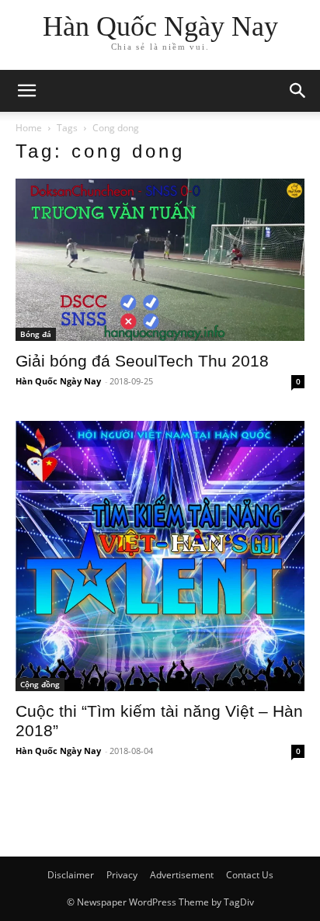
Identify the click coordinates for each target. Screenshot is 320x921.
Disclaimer (70, 874)
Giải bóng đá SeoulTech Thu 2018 (142, 361)
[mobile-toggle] (26, 91)
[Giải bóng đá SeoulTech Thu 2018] (160, 260)
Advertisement (182, 874)
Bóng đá (35, 333)
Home (29, 127)
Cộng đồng (40, 684)
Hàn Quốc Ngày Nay (58, 381)
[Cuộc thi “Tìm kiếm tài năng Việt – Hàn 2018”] (160, 556)
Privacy (121, 874)
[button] (298, 91)
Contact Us (249, 874)
